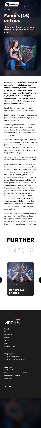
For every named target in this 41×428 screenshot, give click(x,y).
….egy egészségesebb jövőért (14, 359)
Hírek (6, 343)
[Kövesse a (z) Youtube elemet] (10, 386)
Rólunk (6, 332)
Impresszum (8, 379)
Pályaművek (8, 335)
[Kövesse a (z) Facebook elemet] (6, 386)
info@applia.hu (9, 370)
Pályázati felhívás (10, 346)
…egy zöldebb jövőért (11, 357)
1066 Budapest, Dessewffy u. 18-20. (15, 373)
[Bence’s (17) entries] (20, 279)
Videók (6, 338)
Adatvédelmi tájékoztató (12, 376)
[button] (20, 303)
